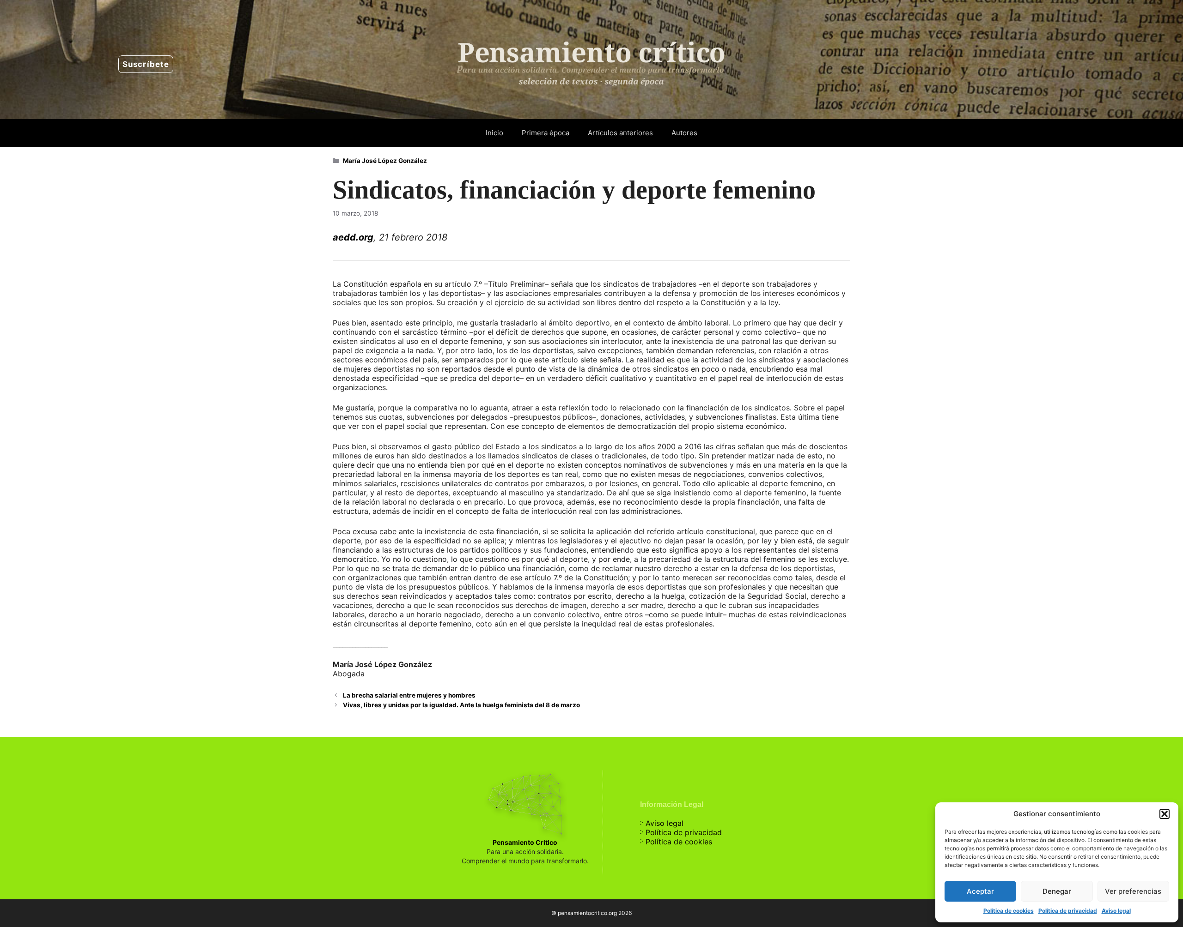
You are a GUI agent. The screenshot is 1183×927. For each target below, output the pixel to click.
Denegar (1057, 891)
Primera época (545, 132)
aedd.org (353, 237)
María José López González (385, 160)
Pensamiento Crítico (525, 842)
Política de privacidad (1067, 910)
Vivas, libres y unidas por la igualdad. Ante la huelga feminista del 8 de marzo (461, 705)
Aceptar (980, 891)
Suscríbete (145, 64)
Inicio (494, 132)
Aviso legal (1116, 910)
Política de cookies (1008, 910)
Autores (684, 132)
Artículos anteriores (620, 132)
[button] (1164, 814)
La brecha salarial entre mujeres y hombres (409, 695)
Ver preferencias (1133, 891)
